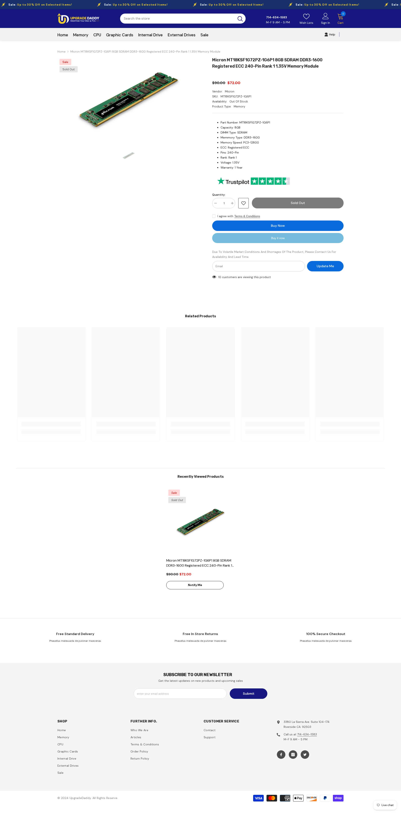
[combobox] (177, 19)
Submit (248, 693)
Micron (229, 91)
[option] (128, 99)
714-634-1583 (307, 734)
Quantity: (218, 195)
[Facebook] (281, 754)
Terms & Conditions (247, 216)
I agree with (225, 216)
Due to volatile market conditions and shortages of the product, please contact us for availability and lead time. (274, 254)
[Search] (183, 19)
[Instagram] (293, 754)
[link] (51, 424)
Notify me (195, 585)
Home (61, 51)
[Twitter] (305, 754)
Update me (325, 266)
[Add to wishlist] (243, 203)
